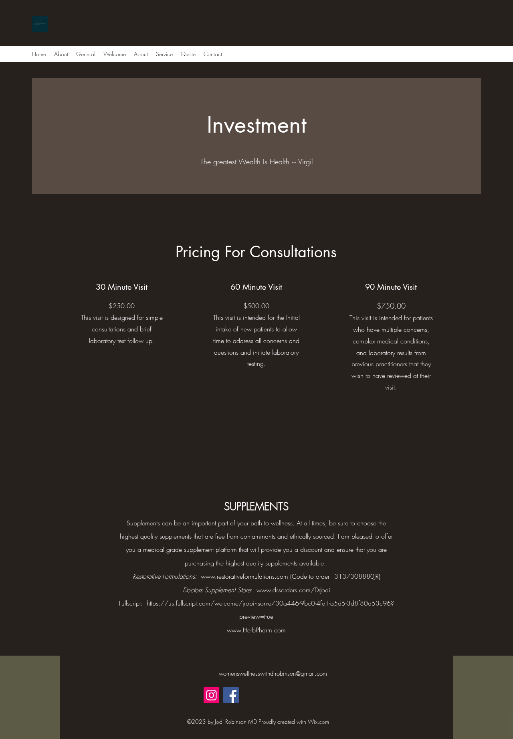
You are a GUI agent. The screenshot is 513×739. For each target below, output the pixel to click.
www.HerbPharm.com (256, 630)
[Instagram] (211, 695)
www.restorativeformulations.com (244, 576)
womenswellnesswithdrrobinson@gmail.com (273, 674)
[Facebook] (231, 695)
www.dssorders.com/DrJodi (293, 590)
